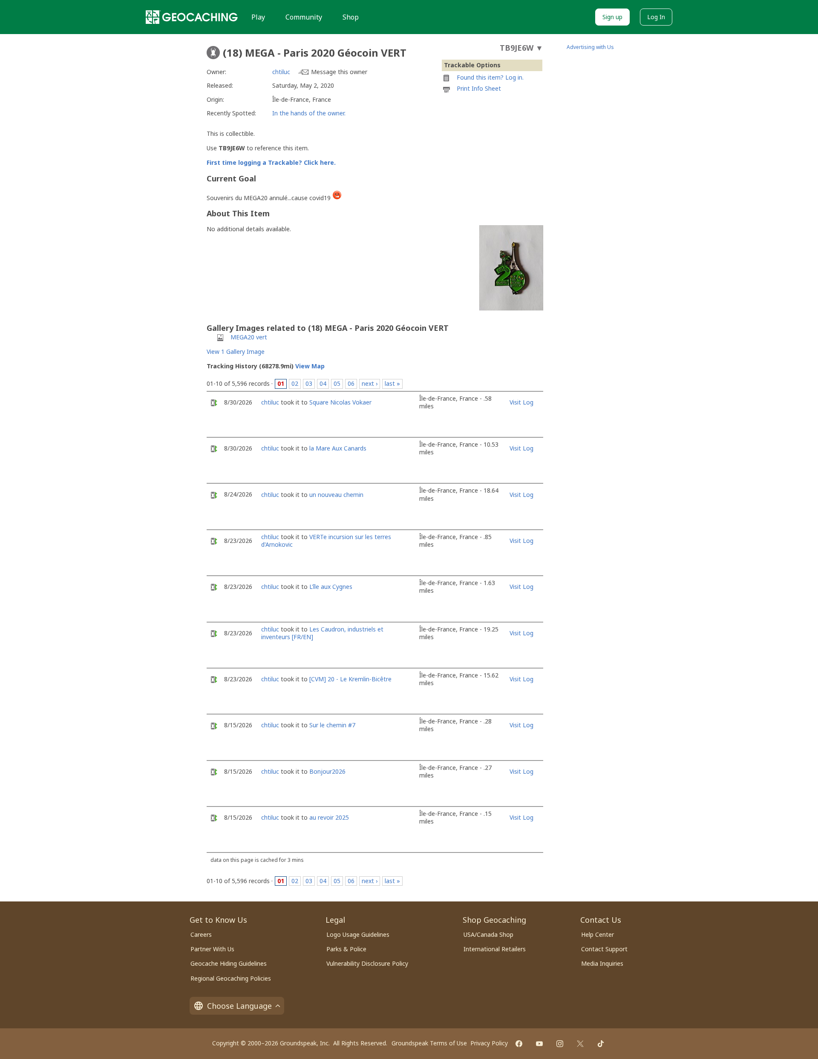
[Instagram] (560, 1043)
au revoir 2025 (329, 817)
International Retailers (495, 949)
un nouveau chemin (336, 495)
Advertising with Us (590, 47)
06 (351, 383)
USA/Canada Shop (488, 934)
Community (303, 17)
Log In (656, 17)
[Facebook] (519, 1043)
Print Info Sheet (479, 88)
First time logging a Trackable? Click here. (271, 162)
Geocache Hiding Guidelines (228, 963)
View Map (310, 366)
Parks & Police (346, 949)
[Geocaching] (192, 17)
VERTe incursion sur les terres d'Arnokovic (326, 540)
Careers (201, 934)
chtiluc (281, 72)
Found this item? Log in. (490, 77)
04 (323, 383)
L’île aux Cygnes (330, 587)
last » (392, 383)
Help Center (597, 934)
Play (258, 17)
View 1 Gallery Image (236, 351)
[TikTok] (601, 1043)
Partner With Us (212, 949)
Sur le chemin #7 (332, 725)
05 (337, 383)
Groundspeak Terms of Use (429, 1043)
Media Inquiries (602, 963)
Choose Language (239, 1006)
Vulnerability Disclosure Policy (367, 963)
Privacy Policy (489, 1043)
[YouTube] (539, 1043)
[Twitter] (580, 1043)
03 (308, 383)
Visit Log (521, 402)
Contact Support (604, 949)
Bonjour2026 (327, 771)
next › (369, 383)
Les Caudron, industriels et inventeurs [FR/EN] (322, 633)
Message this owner (339, 72)
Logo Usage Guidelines (357, 934)
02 (294, 383)
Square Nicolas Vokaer (340, 402)
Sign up (612, 17)
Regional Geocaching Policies (230, 978)
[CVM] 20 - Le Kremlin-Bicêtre (350, 679)
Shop (351, 17)
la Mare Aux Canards (337, 448)
